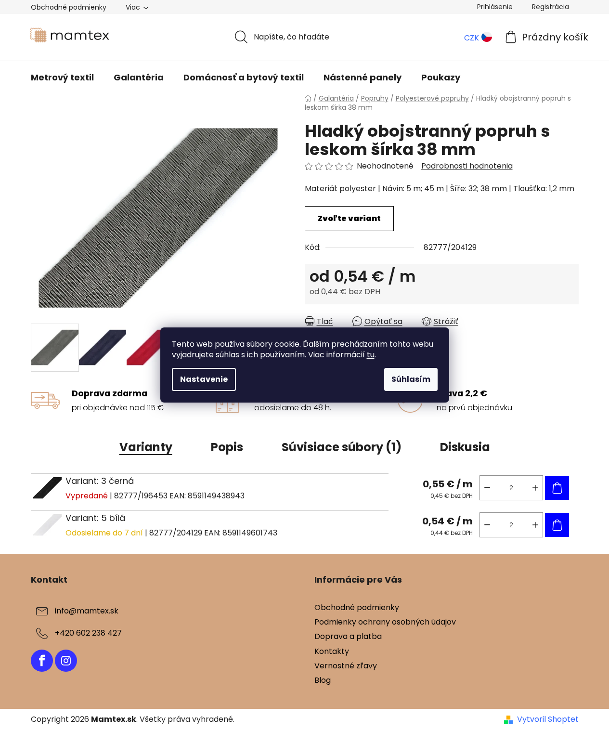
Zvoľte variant (349, 218)
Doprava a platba (348, 636)
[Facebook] (42, 661)
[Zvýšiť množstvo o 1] (535, 488)
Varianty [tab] (145, 447)
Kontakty (331, 651)
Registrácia (550, 7)
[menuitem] (62, 77)
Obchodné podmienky (68, 7)
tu (371, 354)
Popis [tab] (227, 447)
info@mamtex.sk (86, 610)
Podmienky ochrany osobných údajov (385, 621)
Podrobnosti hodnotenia (467, 166)
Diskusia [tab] (465, 447)
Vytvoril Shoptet (548, 719)
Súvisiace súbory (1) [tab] (342, 447)
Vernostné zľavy (345, 665)
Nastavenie (204, 379)
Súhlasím (410, 379)
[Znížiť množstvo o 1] (487, 488)
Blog (322, 680)
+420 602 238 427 (88, 633)
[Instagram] (66, 661)
